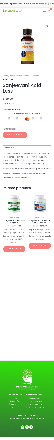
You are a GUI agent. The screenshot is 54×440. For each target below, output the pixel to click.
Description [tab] (8, 147)
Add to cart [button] (14, 249)
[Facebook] (22, 427)
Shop (15, 398)
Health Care (15, 76)
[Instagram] (27, 427)
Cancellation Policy (34, 401)
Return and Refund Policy (34, 407)
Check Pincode (15, 135)
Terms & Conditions (34, 404)
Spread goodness (15, 404)
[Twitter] (31, 427)
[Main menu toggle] (45, 11)
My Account (15, 407)
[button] (47, 26)
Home (5, 76)
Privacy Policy (34, 399)
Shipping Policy (15, 401)
